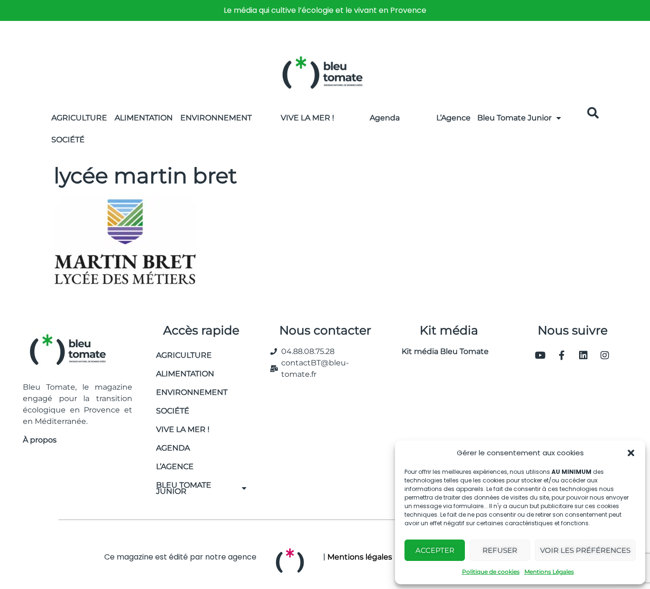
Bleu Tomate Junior (514, 117)
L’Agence (453, 117)
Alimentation (144, 117)
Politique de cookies (491, 571)
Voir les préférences (585, 550)
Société (68, 139)
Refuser (500, 550)
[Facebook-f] (561, 355)
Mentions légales (359, 556)
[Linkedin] (583, 355)
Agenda (385, 117)
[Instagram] (604, 355)
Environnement (216, 117)
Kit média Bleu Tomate (441, 351)
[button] (631, 453)
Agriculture (79, 117)
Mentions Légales (549, 571)
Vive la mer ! (182, 429)
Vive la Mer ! (307, 117)
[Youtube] (540, 355)
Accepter (434, 550)
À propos (40, 439)
